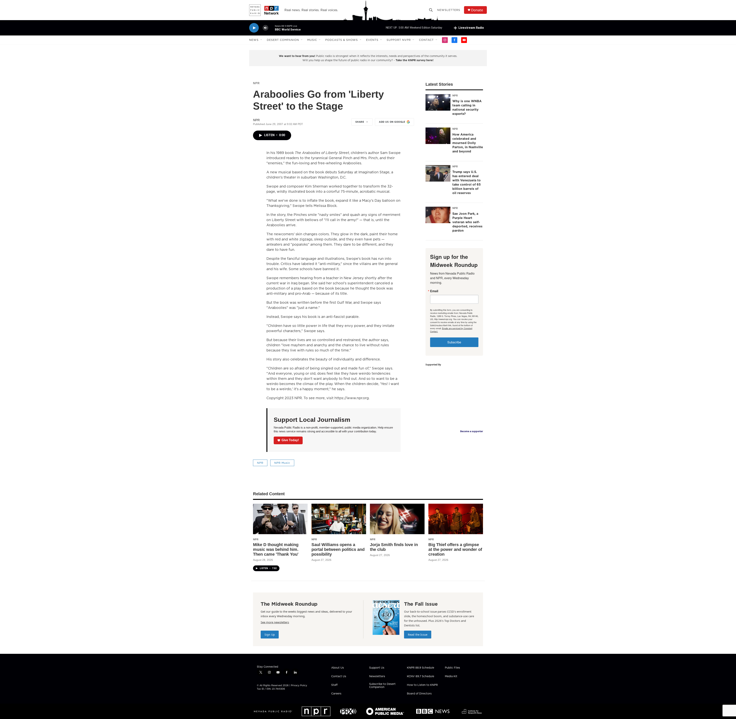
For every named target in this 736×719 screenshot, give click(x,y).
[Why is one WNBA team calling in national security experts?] (438, 102)
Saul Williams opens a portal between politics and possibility (338, 549)
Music (312, 40)
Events (372, 40)
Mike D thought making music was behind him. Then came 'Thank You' (275, 549)
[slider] (271, 28)
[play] (254, 28)
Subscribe (454, 342)
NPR (256, 83)
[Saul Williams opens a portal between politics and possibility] (338, 519)
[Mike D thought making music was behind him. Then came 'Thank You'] (280, 519)
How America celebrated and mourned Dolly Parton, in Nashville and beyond (467, 142)
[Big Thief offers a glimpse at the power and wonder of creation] (455, 519)
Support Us (376, 667)
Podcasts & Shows (341, 40)
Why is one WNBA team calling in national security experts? (467, 107)
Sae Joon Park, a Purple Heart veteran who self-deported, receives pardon (467, 222)
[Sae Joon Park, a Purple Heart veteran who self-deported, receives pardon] (438, 215)
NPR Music (282, 463)
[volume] (265, 28)
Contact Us (338, 676)
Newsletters (448, 10)
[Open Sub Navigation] (261, 39)
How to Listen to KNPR (422, 685)
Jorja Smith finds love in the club (394, 547)
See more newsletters (275, 622)
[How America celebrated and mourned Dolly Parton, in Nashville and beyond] (438, 136)
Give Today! (290, 440)
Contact (426, 40)
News (254, 40)
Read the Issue (417, 634)
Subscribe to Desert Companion (382, 686)
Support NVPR (399, 40)
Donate (477, 10)
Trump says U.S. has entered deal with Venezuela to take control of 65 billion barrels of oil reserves (466, 182)
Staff (334, 685)
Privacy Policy (299, 685)
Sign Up (269, 634)
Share (359, 121)
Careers (336, 693)
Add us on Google (392, 121)
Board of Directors (419, 693)
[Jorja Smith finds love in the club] (397, 519)
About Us (337, 667)
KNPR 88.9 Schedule (420, 667)
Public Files (452, 667)
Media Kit (451, 676)
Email (434, 291)
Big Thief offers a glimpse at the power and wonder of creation (455, 549)
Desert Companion (283, 40)
